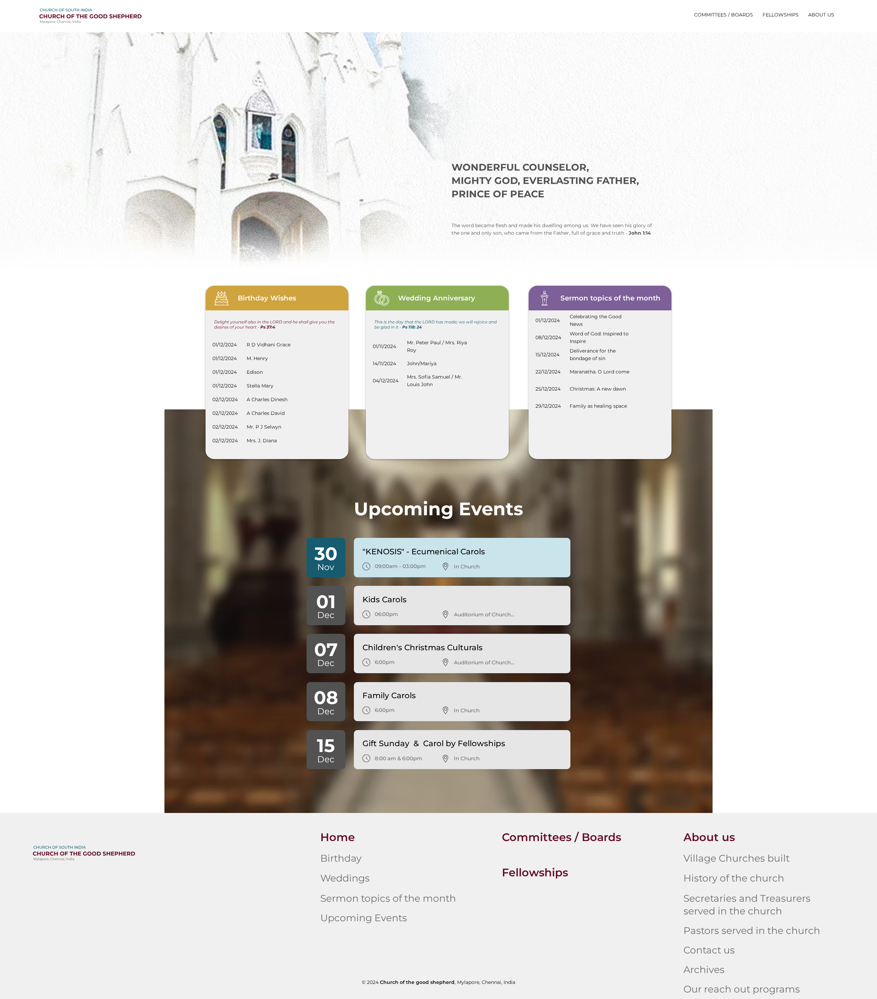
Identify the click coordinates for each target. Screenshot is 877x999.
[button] (821, 14)
